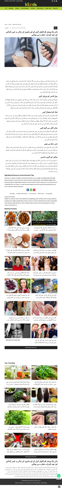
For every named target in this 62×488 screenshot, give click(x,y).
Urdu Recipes (25, 8)
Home (16, 483)
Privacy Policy (36, 483)
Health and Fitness (22, 193)
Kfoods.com (37, 480)
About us (22, 483)
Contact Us (28, 483)
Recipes (11, 8)
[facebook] (52, 1)
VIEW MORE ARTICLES (30, 347)
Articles (33, 8)
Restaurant (40, 8)
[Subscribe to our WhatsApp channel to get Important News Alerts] (58, 475)
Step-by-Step (57, 8)
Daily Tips (48, 8)
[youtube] (56, 1)
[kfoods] (31, 4)
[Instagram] (54, 1)
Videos (17, 8)
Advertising (44, 483)
